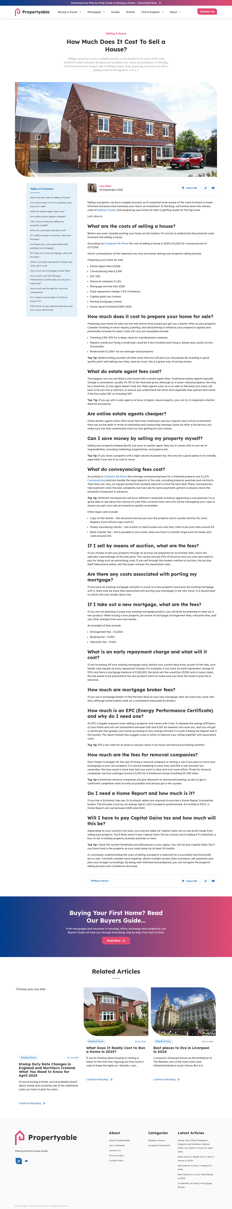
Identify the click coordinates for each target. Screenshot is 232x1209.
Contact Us (207, 11)
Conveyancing (96, 480)
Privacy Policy (116, 1155)
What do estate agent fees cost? (47, 211)
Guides (115, 12)
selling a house (106, 210)
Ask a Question (117, 1145)
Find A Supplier (150, 12)
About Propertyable (119, 1140)
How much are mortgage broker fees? (50, 270)
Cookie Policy (116, 1160)
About (173, 12)
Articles (130, 12)
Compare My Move (116, 243)
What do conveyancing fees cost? (48, 230)
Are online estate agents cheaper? (48, 216)
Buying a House (67, 12)
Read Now (114, 940)
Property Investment (159, 1145)
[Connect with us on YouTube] (213, 188)
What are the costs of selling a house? (50, 197)
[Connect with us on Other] (205, 188)
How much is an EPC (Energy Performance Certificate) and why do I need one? (50, 279)
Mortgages (94, 12)
